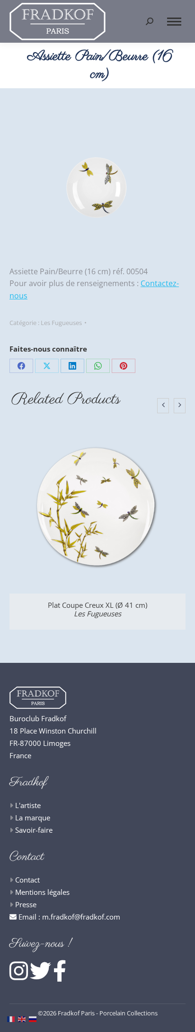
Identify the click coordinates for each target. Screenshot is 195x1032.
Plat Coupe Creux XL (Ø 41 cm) (97, 609)
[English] (23, 1018)
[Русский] (34, 1018)
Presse (25, 904)
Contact (27, 879)
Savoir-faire (34, 830)
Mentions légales (42, 892)
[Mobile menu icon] (174, 21)
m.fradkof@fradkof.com (81, 916)
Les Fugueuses (61, 322)
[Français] (12, 1018)
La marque (32, 817)
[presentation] (163, 405)
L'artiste (28, 805)
